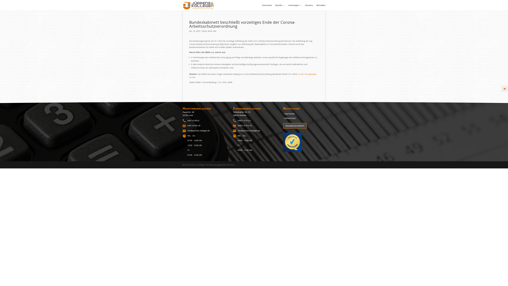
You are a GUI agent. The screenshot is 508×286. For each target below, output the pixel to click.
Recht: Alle (212, 31)
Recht (204, 31)
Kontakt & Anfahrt (295, 125)
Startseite (267, 5)
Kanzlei (278, 5)
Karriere (309, 5)
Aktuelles (320, 5)
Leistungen (293, 5)
